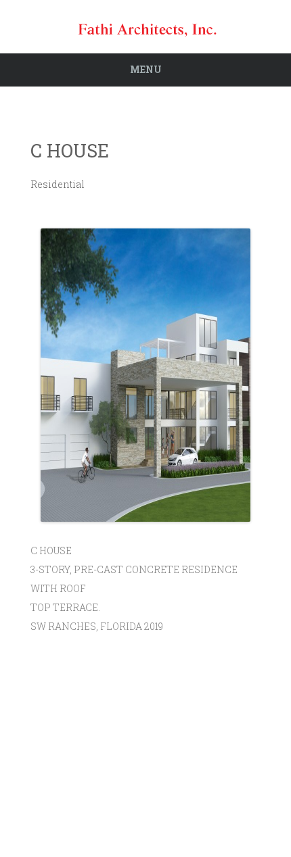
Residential (57, 184)
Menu (146, 69)
